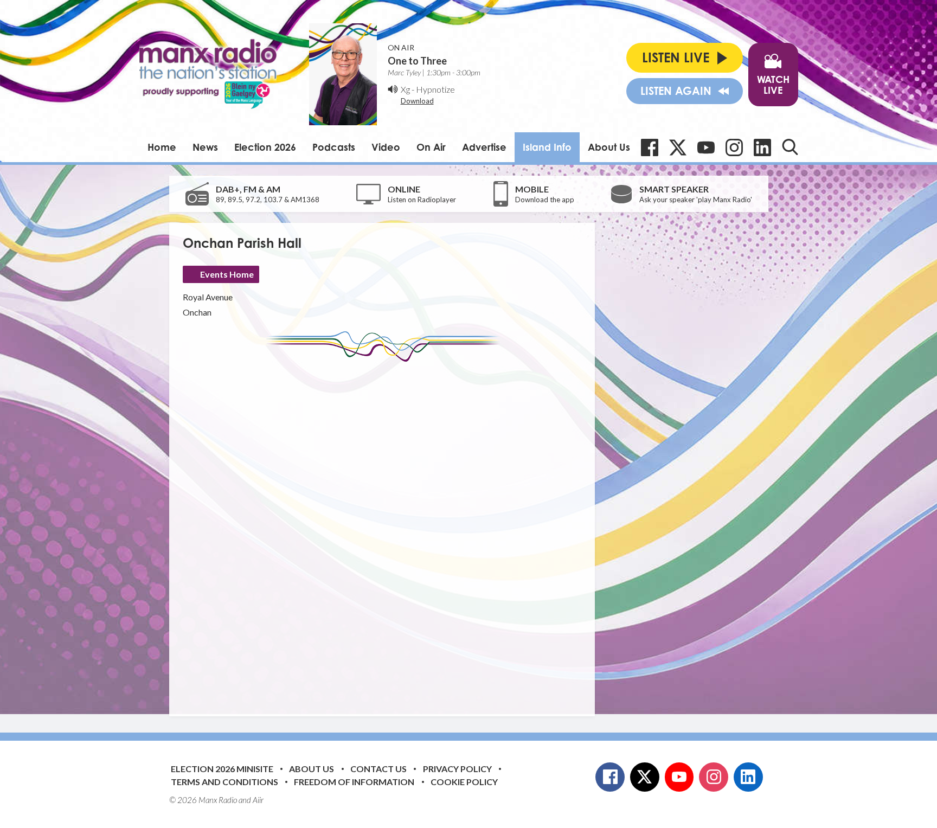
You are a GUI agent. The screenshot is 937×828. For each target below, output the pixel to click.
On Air (431, 147)
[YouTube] (706, 147)
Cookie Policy (464, 781)
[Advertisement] (386, 530)
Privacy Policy (457, 768)
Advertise (484, 147)
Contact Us (378, 768)
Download (417, 101)
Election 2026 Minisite (222, 768)
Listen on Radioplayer (422, 199)
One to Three (417, 61)
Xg (405, 89)
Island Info (547, 147)
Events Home (227, 274)
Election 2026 (265, 147)
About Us (609, 147)
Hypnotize (435, 89)
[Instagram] (734, 147)
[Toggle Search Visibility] (790, 147)
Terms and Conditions (224, 781)
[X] (677, 147)
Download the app (544, 199)
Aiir (258, 800)
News (205, 147)
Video (385, 147)
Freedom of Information (354, 781)
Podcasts (333, 147)
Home (161, 147)
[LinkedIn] (762, 147)
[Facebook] (649, 147)
